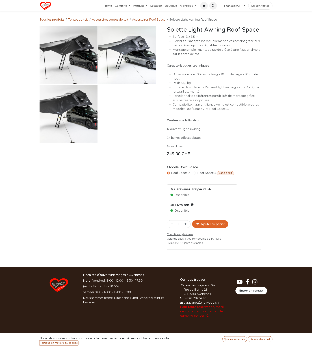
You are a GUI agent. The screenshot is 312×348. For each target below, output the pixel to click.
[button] (213, 6)
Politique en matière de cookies (59, 342)
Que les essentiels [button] (234, 339)
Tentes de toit (78, 19)
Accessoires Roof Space (149, 19)
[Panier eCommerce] (204, 6)
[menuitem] (107, 5)
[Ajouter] (186, 224)
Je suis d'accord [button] (260, 339)
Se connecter (260, 6)
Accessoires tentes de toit (110, 19)
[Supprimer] (171, 224)
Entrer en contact (251, 290)
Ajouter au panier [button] (212, 224)
